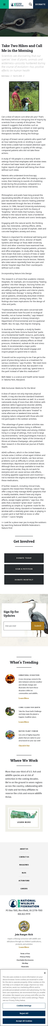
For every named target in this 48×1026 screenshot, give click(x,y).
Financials (25, 967)
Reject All (24, 1013)
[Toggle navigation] (4, 4)
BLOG (24, 873)
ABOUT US (24, 849)
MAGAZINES (24, 865)
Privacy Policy (25, 957)
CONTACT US (24, 857)
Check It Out (24, 745)
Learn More (24, 698)
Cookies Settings (24, 1005)
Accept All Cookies (24, 1021)
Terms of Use (25, 953)
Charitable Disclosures (25, 960)
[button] (37, 626)
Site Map (25, 963)
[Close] (45, 973)
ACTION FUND (24, 881)
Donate (40, 4)
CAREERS (24, 889)
